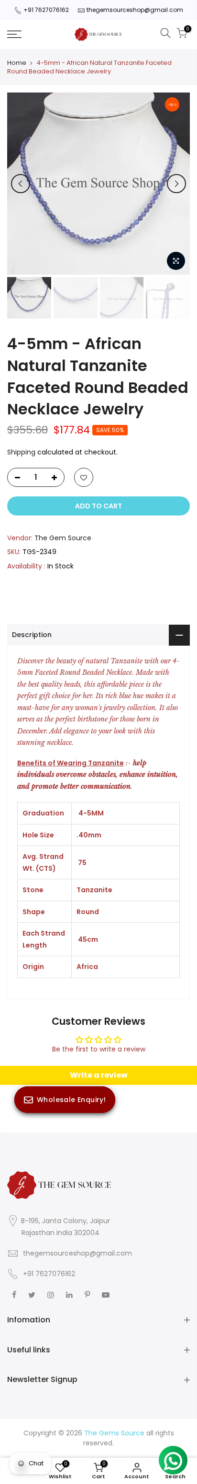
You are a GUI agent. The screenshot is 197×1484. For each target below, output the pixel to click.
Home (16, 63)
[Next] (176, 183)
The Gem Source (62, 538)
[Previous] (20, 183)
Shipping (21, 452)
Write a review (99, 1075)
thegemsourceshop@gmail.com (135, 10)
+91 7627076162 (46, 10)
